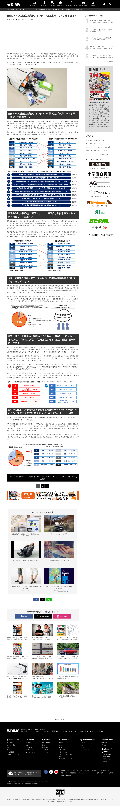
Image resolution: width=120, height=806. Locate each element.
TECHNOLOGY (14, 740)
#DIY (99, 150)
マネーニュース (46, 752)
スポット (82, 743)
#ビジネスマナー (91, 147)
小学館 (66, 773)
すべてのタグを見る (106, 154)
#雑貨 (107, 147)
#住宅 (105, 150)
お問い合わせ (103, 771)
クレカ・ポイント (47, 749)
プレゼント (104, 745)
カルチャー (83, 745)
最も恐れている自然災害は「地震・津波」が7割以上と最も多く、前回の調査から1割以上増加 (43, 478)
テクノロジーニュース (13, 754)
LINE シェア (49, 599)
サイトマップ (74, 771)
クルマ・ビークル (64, 743)
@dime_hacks (63, 616)
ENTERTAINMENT (88, 740)
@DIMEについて (65, 771)
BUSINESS (30, 740)
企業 (27, 745)
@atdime (24, 616)
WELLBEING (106, 756)
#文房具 (100, 147)
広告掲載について (102, 773)
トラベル (61, 747)
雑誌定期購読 (73, 773)
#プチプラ (89, 143)
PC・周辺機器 (10, 752)
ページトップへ (60, 719)
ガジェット (10, 749)
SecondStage (107, 754)
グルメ (61, 745)
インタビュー (29, 749)
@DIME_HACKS (44, 616)
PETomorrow (107, 759)
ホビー (82, 747)
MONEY (47, 740)
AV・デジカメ (10, 743)
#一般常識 (89, 140)
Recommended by (62, 591)
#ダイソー (97, 143)
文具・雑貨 (62, 749)
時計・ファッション (64, 752)
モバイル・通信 (11, 745)
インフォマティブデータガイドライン (88, 771)
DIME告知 (104, 743)
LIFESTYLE (65, 740)
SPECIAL (106, 752)
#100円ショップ (99, 140)
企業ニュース (108, 749)
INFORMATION (108, 740)
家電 (8, 747)
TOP (8, 9)
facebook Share (36, 599)
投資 (43, 745)
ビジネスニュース (30, 752)
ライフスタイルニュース (31, 9)
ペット (61, 756)
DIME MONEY (46, 743)
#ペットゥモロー (91, 150)
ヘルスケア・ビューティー (66, 754)
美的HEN (105, 761)
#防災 (31, 19)
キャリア (28, 743)
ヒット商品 (29, 747)
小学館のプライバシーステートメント (87, 773)
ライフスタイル (16, 9)
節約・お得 (45, 747)
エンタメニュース (85, 749)
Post (42, 599)
